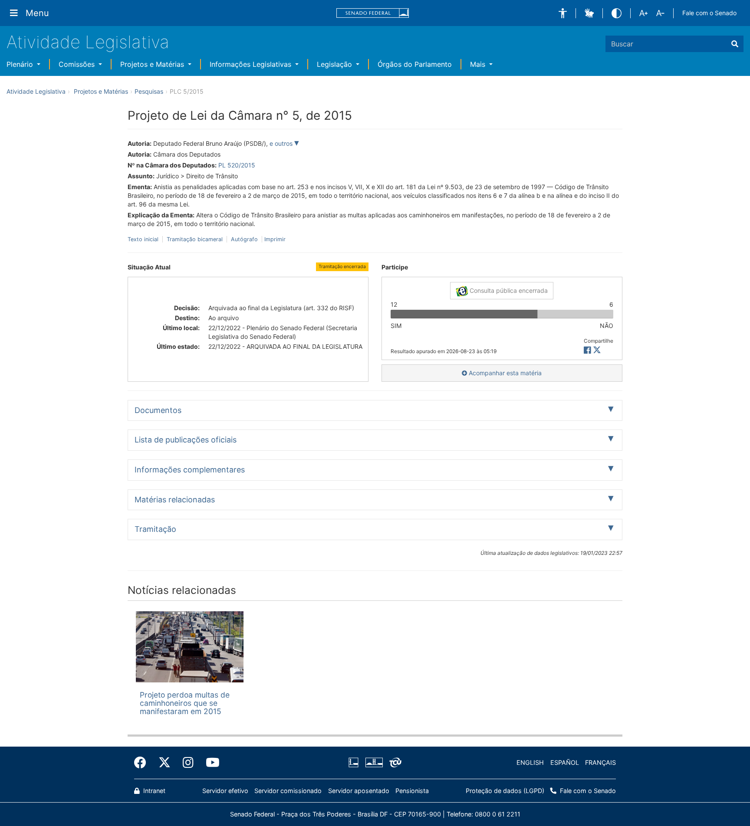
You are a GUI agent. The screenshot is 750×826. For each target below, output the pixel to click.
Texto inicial (144, 239)
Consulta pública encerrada (508, 290)
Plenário (21, 64)
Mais (478, 64)
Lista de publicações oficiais (186, 439)
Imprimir (275, 239)
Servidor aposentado (358, 790)
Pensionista (412, 790)
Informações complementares (190, 469)
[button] (563, 13)
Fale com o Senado (709, 12)
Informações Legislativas (251, 64)
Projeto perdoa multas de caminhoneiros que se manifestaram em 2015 (185, 703)
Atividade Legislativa (88, 41)
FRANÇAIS (600, 762)
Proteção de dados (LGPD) (505, 790)
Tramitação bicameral (194, 239)
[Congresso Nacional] (374, 762)
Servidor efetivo (225, 790)
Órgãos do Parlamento (415, 64)
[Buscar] (734, 44)
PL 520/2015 (236, 165)
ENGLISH (530, 762)
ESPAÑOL (564, 762)
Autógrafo (244, 239)
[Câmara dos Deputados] (355, 762)
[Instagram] (188, 763)
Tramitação (155, 529)
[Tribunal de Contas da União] (393, 762)
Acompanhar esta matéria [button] (504, 373)
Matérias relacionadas (175, 499)
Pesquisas (149, 91)
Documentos (158, 410)
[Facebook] (143, 763)
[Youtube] (210, 763)
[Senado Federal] (372, 13)
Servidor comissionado (288, 790)
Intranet (153, 790)
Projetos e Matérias (153, 64)
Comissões (78, 64)
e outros (282, 143)
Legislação (335, 64)
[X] (597, 350)
